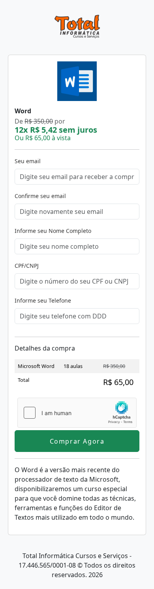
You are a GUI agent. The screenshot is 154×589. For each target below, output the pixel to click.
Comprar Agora (77, 441)
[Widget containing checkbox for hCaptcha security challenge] (77, 413)
